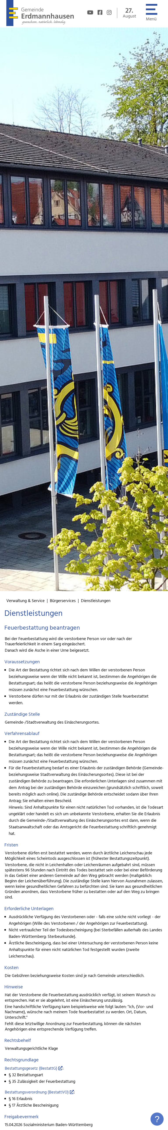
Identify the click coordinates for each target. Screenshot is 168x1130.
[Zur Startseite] (40, 25)
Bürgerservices (63, 601)
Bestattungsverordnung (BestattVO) (37, 1092)
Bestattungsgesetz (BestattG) (31, 1068)
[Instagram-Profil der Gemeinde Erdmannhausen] (109, 13)
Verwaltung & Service (25, 601)
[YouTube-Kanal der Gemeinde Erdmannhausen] (90, 13)
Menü (151, 19)
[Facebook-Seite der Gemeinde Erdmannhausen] (100, 13)
